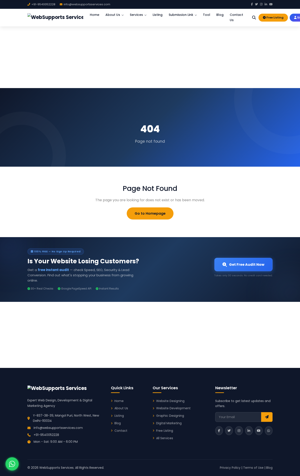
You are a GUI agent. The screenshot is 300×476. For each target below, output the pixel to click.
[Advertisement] (150, 55)
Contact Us (236, 17)
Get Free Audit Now (246, 264)
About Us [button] (112, 15)
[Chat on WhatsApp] (12, 463)
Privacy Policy (230, 467)
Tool (206, 15)
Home (94, 15)
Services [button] (136, 15)
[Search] (253, 17)
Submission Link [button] (181, 15)
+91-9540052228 (46, 435)
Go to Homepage (150, 213)
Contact (120, 430)
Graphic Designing (170, 415)
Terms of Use (253, 467)
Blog (220, 15)
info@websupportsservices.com (58, 428)
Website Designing (170, 401)
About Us (121, 408)
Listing (158, 15)
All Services (164, 438)
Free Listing (275, 17)
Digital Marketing (169, 423)
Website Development (173, 408)
